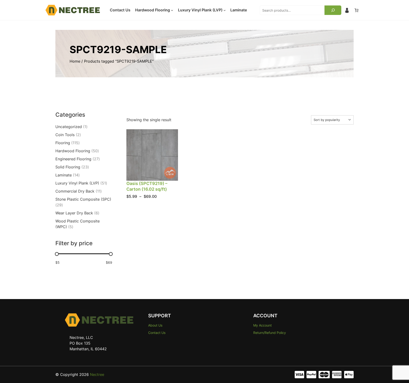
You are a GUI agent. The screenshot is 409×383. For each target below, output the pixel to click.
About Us (155, 325)
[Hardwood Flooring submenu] (172, 10)
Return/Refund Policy (269, 333)
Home (75, 61)
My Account (262, 325)
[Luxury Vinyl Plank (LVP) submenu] (224, 10)
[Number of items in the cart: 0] (356, 10)
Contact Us (156, 333)
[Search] (333, 10)
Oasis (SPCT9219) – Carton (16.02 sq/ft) (146, 186)
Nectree (97, 374)
